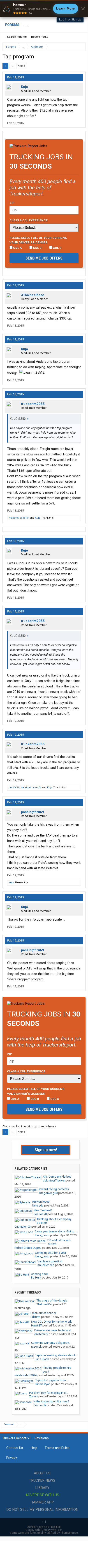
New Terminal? (43, 1210)
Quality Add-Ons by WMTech (44, 1529)
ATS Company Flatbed (57, 1176)
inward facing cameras (54, 1189)
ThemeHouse (69, 1532)
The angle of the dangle (52, 1300)
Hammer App (42, 1502)
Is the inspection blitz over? (51, 1401)
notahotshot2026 (25, 1375)
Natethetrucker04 (19, 517)
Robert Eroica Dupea (27, 1247)
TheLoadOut (45, 1304)
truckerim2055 (33, 404)
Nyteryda (38, 1205)
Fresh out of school (43, 1313)
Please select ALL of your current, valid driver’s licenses (38, 240)
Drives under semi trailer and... (53, 1330)
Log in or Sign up (70, 19)
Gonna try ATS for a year (50, 1252)
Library (42, 1488)
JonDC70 (14, 787)
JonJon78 (40, 1214)
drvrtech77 (41, 1334)
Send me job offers (44, 258)
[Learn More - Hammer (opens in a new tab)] (44, 8)
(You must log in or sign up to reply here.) (29, 1126)
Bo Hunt (36, 1277)
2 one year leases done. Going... (55, 1231)
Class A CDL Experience (28, 220)
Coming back (39, 1274)
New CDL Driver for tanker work (51, 1321)
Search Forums (17, 36)
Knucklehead (45, 1265)
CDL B (37, 248)
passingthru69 (32, 812)
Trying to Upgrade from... (51, 1380)
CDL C (57, 248)
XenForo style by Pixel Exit (44, 1527)
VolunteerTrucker (54, 1180)
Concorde (39, 1405)
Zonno (33, 1396)
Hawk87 (36, 1325)
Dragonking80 (48, 1193)
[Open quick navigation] (79, 47)
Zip (11, 203)
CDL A (17, 248)
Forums (12, 25)
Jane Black (42, 1359)
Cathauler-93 (22, 1226)
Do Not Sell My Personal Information (42, 1509)
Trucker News (42, 1480)
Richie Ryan (42, 1384)
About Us (42, 1473)
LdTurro (35, 1317)
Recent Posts (39, 36)
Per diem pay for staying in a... (48, 1392)
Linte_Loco (42, 1235)
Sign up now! (46, 1149)
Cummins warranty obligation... (51, 1342)
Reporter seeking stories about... (56, 1355)
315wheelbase (32, 295)
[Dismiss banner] (83, 9)
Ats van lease (40, 1201)
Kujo (24, 87)
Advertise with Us (42, 1495)
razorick (36, 1346)
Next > (22, 65)
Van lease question (49, 1261)
